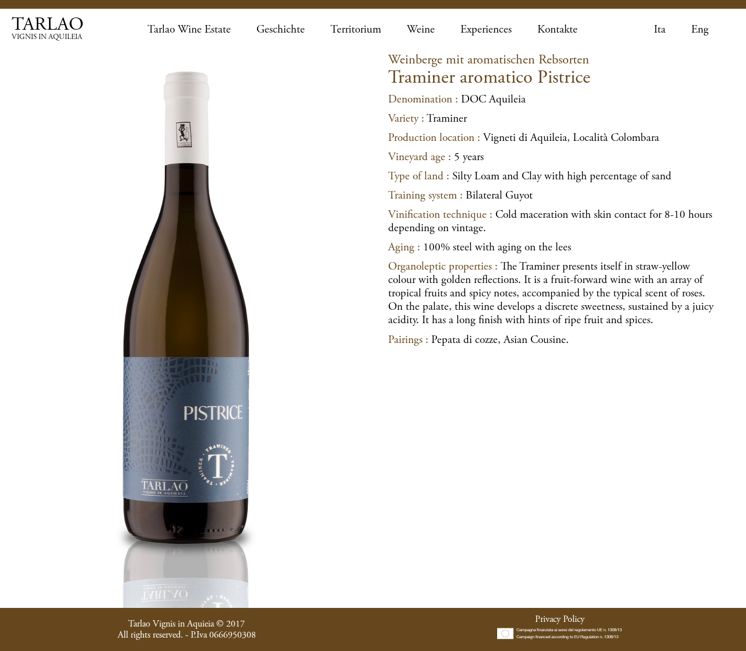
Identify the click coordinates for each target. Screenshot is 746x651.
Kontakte (557, 29)
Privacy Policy (560, 619)
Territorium (355, 29)
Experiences (486, 29)
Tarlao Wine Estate (189, 29)
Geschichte (280, 29)
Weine (421, 29)
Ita (660, 29)
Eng (700, 29)
